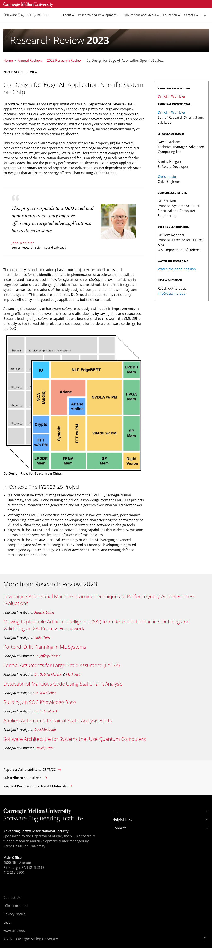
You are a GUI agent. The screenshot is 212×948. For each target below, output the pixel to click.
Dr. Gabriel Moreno (48, 674)
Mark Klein (73, 674)
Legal (7, 922)
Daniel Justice (44, 748)
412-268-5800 (13, 872)
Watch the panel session (177, 269)
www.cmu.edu (14, 930)
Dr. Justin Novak (45, 711)
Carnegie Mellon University (37, 939)
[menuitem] (28, 14)
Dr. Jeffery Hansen (47, 656)
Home (8, 60)
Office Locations (15, 905)
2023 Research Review (64, 60)
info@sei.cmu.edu (172, 293)
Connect (119, 828)
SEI (115, 811)
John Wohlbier (23, 243)
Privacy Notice (14, 914)
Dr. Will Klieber (45, 693)
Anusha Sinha (44, 612)
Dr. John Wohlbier (172, 96)
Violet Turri (42, 637)
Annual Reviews (30, 60)
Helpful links (122, 819)
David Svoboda (45, 729)
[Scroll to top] (206, 938)
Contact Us (11, 897)
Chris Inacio (167, 176)
